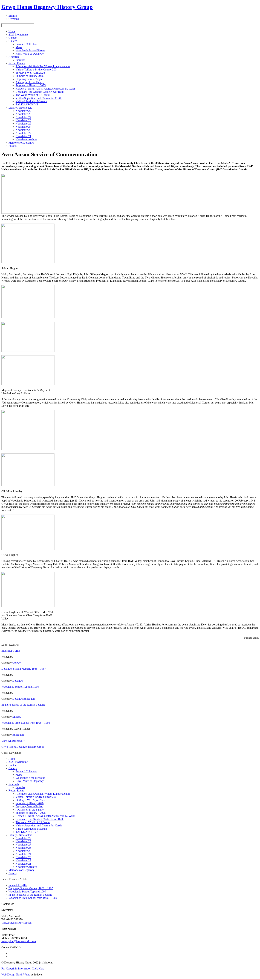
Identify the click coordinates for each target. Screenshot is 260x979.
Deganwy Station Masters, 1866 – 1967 (23, 668)
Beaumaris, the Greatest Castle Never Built (39, 91)
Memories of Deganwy (21, 142)
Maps (19, 47)
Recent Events (16, 63)
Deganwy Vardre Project (29, 79)
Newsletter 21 (23, 136)
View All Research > (13, 740)
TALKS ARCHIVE (27, 104)
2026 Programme (18, 34)
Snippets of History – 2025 (31, 85)
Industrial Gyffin (10, 650)
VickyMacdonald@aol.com (16, 922)
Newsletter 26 (23, 120)
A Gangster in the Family (30, 82)
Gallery (12, 40)
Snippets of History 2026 (30, 75)
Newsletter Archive (26, 139)
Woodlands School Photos (30, 50)
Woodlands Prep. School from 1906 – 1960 (25, 722)
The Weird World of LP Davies (33, 94)
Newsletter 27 (23, 117)
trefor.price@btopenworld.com (18, 941)
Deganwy (17, 680)
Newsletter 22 (23, 133)
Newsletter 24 (23, 126)
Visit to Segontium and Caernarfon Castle (39, 98)
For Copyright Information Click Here (22, 968)
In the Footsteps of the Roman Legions (23, 704)
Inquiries (20, 59)
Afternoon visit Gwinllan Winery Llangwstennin (43, 66)
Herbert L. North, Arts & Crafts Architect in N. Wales (45, 88)
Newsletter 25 (23, 123)
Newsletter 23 (23, 129)
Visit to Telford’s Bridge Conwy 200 (36, 69)
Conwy (16, 662)
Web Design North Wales (15, 974)
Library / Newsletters (20, 107)
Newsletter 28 (23, 113)
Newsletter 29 (23, 110)
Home (11, 31)
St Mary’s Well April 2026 (30, 72)
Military (16, 716)
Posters (12, 145)
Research (13, 56)
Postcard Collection (26, 44)
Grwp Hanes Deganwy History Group (47, 7)
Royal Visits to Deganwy (30, 53)
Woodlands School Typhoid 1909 (20, 686)
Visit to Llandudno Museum (31, 101)
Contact (12, 37)
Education (29, 698)
